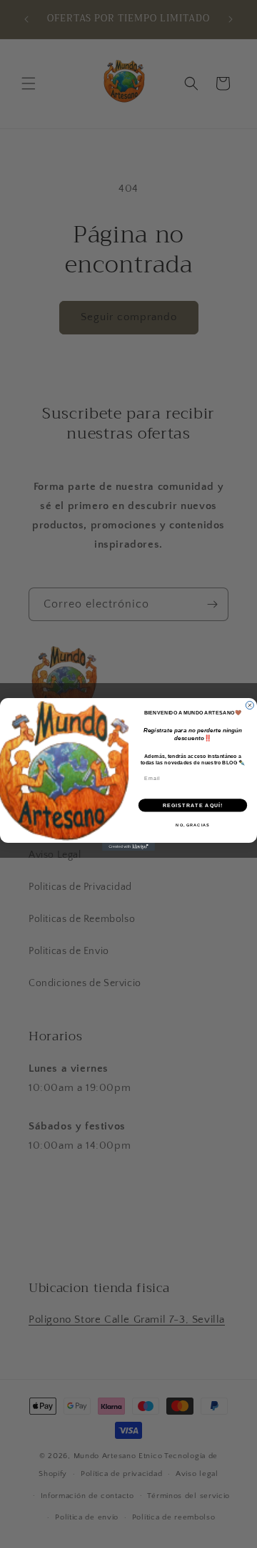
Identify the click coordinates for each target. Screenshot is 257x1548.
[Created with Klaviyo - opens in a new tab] (128, 847)
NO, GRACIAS (192, 824)
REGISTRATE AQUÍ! (193, 805)
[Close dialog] (249, 705)
